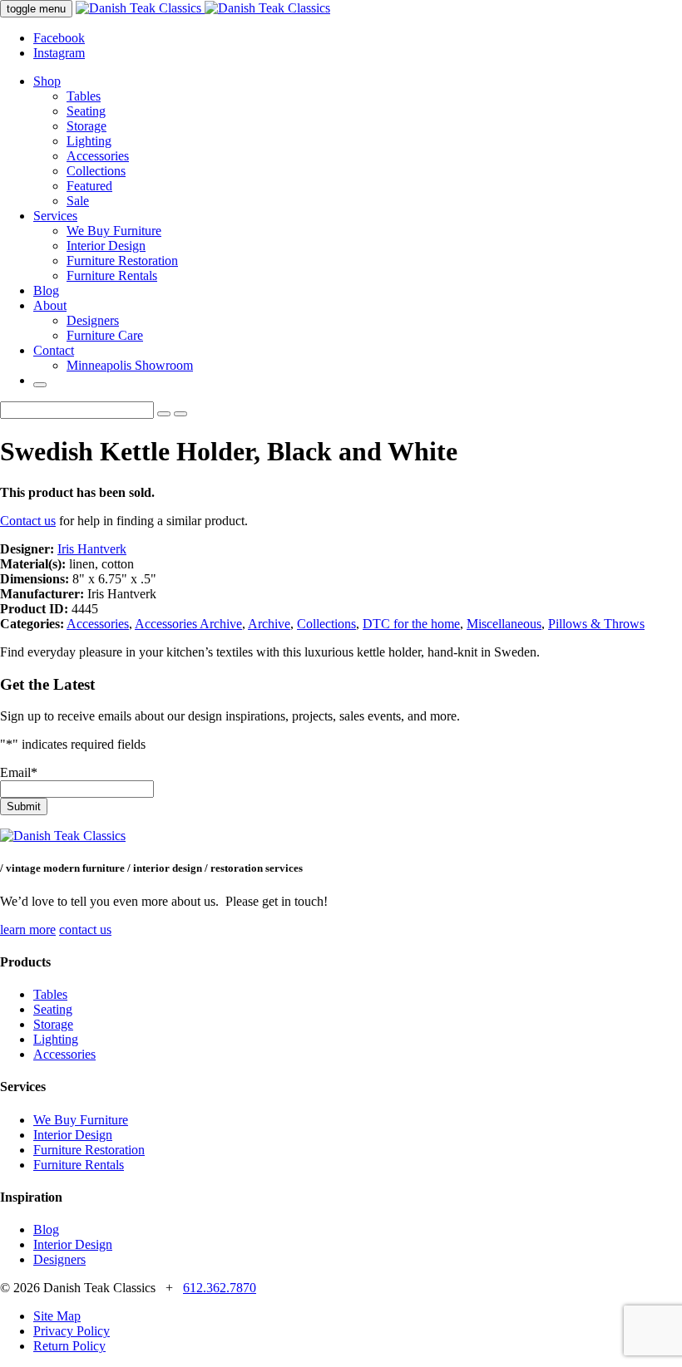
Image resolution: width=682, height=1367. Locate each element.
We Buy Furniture (114, 231)
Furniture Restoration (122, 260)
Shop (47, 81)
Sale (78, 201)
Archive (269, 624)
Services (55, 216)
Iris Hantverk (91, 549)
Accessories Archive (188, 624)
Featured (89, 186)
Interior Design (106, 245)
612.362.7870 (219, 1288)
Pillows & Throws (596, 624)
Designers (93, 320)
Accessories (98, 156)
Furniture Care (105, 335)
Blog (46, 290)
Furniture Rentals (112, 275)
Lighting (89, 141)
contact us (85, 929)
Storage (86, 126)
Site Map (57, 1316)
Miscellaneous (504, 624)
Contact (53, 350)
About (50, 305)
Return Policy (69, 1346)
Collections (96, 171)
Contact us (28, 521)
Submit (24, 806)
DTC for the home (411, 624)
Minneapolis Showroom (130, 365)
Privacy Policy (71, 1331)
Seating (86, 111)
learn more (28, 929)
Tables (84, 96)
